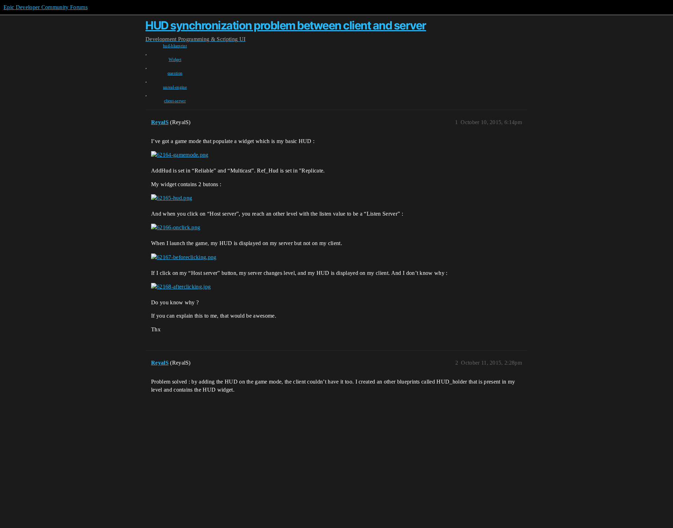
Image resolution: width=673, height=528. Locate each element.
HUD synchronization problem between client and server (285, 25)
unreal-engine (175, 87)
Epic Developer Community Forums (46, 7)
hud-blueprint (175, 45)
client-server (175, 101)
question (175, 73)
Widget (175, 59)
